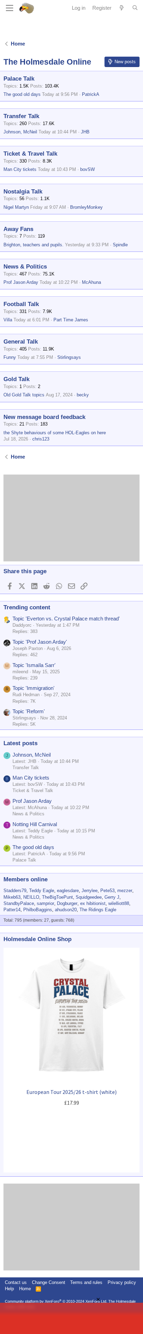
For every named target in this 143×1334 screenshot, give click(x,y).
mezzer (124, 890)
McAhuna (91, 282)
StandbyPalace (18, 903)
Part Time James (70, 319)
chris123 (40, 439)
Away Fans (18, 229)
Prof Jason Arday (20, 282)
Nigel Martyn (16, 207)
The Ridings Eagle (97, 909)
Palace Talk (18, 78)
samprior (45, 903)
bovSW (87, 169)
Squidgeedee (89, 897)
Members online (25, 879)
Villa (7, 319)
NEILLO (31, 897)
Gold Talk (16, 379)
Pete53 (107, 890)
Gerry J (111, 897)
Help (9, 1288)
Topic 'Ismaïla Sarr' (34, 665)
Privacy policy (122, 1282)
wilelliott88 (118, 903)
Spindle (120, 244)
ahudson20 (66, 909)
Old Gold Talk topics (23, 394)
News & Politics (25, 266)
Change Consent (48, 1282)
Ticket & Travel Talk (30, 153)
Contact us (16, 1282)
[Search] (135, 8)
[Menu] (9, 8)
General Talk (20, 341)
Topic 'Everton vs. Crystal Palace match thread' (66, 618)
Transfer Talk (21, 116)
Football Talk (21, 304)
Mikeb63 (11, 897)
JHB (85, 131)
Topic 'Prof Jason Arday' (39, 642)
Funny (9, 357)
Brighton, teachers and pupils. (33, 244)
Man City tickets (19, 169)
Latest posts (20, 743)
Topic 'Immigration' (33, 688)
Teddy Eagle (41, 890)
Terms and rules (86, 1282)
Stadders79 (14, 890)
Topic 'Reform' (28, 711)
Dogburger (67, 903)
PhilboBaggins (37, 909)
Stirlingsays (69, 357)
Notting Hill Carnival (34, 824)
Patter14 (11, 909)
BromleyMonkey (86, 207)
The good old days (22, 94)
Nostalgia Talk (22, 191)
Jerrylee (90, 890)
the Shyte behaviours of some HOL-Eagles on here (54, 432)
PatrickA (90, 94)
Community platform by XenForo (56, 1301)
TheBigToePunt (57, 897)
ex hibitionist (93, 903)
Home (25, 1288)
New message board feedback (44, 417)
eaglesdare (68, 890)
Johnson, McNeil (20, 131)
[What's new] (121, 7)
